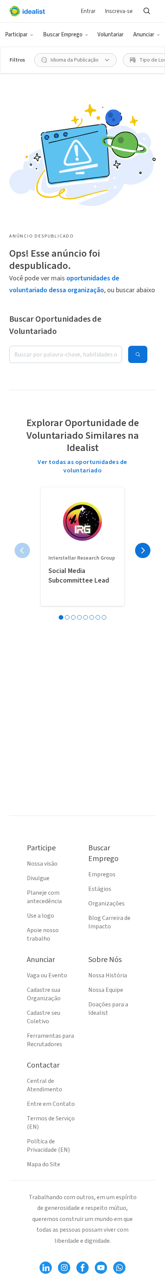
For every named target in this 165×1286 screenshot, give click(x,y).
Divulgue (38, 878)
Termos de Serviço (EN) (51, 1122)
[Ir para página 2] (67, 617)
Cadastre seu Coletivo (43, 1017)
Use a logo (40, 916)
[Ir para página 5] (85, 617)
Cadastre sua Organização (44, 994)
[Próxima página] (142, 550)
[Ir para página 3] (73, 617)
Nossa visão (42, 864)
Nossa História (107, 975)
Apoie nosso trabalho (43, 934)
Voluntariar (110, 35)
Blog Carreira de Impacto (109, 922)
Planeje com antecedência (44, 897)
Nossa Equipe (105, 990)
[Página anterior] (22, 550)
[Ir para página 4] (79, 617)
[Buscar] (146, 11)
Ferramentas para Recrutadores (50, 1040)
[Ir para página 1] (61, 617)
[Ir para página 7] (98, 617)
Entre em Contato (51, 1104)
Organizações (106, 903)
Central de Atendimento (44, 1085)
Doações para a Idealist (108, 1008)
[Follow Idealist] (46, 1268)
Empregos (102, 874)
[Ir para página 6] (91, 617)
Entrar (88, 11)
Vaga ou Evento (47, 975)
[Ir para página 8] (104, 617)
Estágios (99, 889)
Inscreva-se (119, 11)
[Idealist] (27, 11)
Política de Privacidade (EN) (48, 1145)
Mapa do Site (43, 1164)
